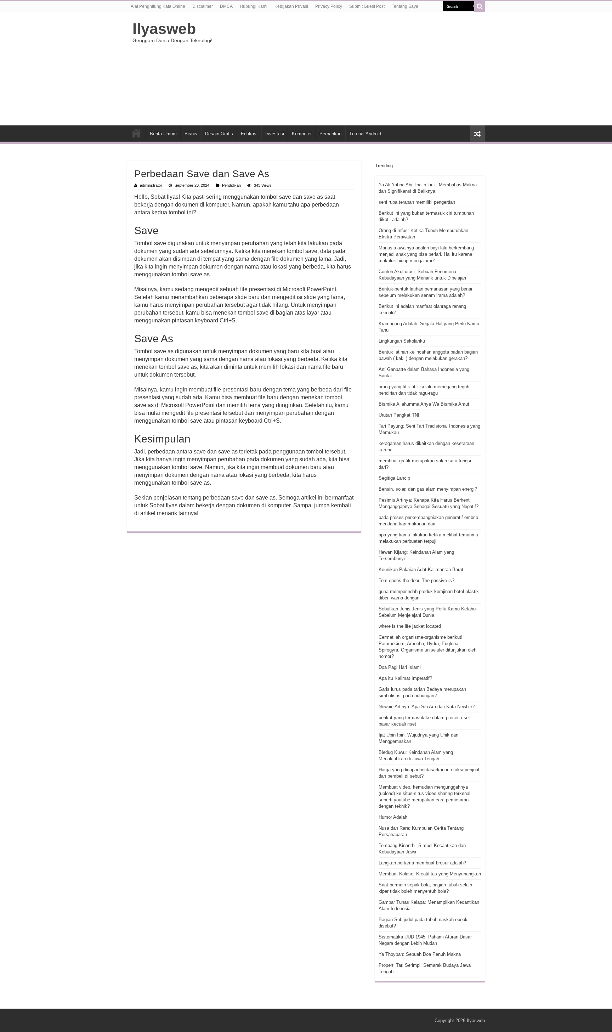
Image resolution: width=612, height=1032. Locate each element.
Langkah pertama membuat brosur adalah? (422, 862)
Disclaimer (202, 6)
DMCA (226, 6)
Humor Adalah (393, 817)
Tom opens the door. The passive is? (416, 580)
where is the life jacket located (410, 626)
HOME (136, 132)
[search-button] (479, 6)
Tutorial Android (365, 133)
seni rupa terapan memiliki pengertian (417, 202)
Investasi (274, 133)
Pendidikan (231, 185)
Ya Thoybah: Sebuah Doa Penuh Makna (420, 954)
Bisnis (191, 133)
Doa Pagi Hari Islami (400, 667)
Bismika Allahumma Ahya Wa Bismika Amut (424, 404)
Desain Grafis (219, 133)
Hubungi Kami (253, 6)
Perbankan (330, 133)
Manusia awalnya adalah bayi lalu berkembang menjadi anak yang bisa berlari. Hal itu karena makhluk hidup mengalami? (426, 254)
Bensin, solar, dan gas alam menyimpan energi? (428, 489)
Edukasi (249, 133)
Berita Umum (163, 133)
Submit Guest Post (367, 6)
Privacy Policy (328, 6)
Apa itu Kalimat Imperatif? (405, 678)
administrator (151, 185)
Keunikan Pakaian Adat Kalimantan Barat (421, 569)
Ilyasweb (164, 28)
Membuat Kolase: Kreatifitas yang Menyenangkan (430, 873)
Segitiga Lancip (394, 478)
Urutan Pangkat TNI (399, 415)
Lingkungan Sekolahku (402, 341)
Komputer (302, 133)
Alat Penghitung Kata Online (158, 6)
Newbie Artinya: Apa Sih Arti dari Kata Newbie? (427, 706)
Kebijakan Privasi (291, 6)
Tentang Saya (405, 6)
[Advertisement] (351, 68)
